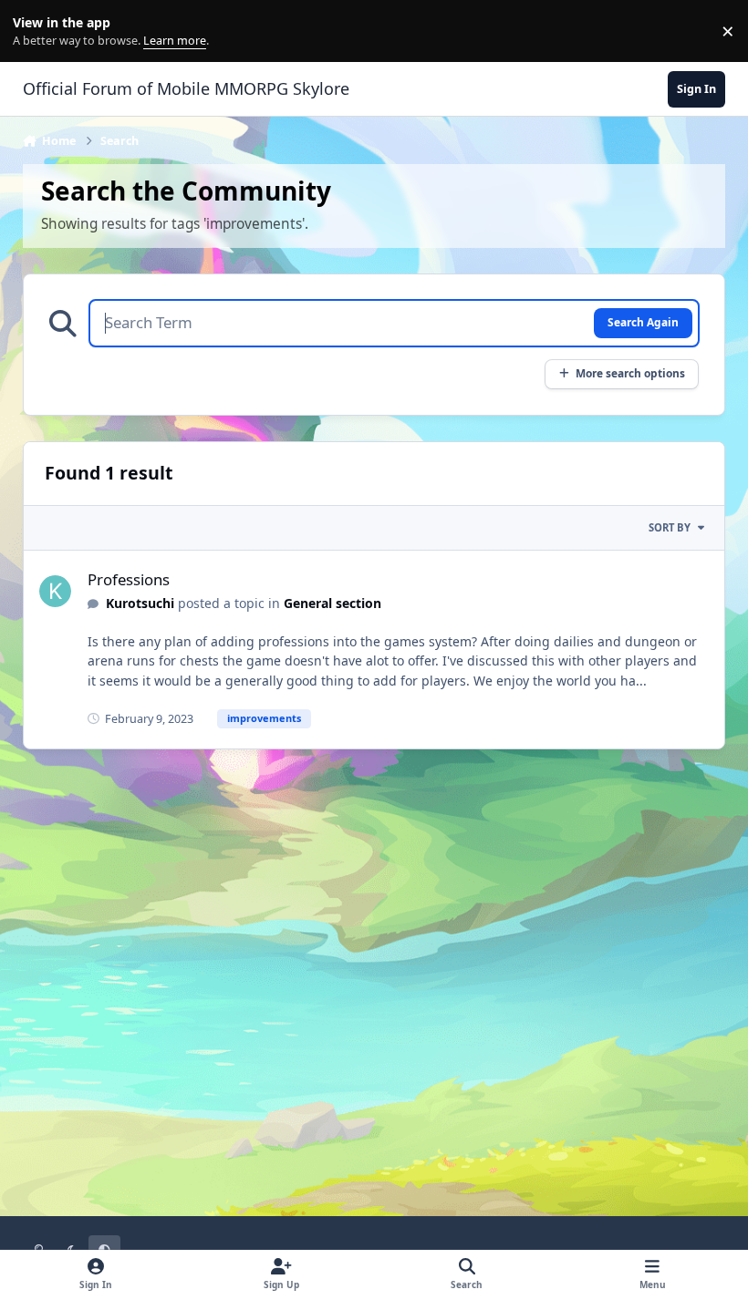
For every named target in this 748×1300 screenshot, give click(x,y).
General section (332, 603)
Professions (129, 579)
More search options (630, 373)
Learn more (35, 31)
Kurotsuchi (140, 603)
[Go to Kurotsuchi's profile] (55, 591)
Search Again (643, 322)
